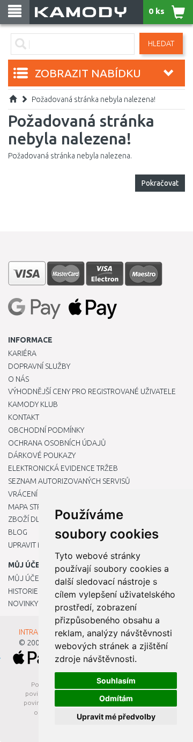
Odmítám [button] (116, 698)
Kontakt (23, 417)
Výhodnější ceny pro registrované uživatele (92, 391)
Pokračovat (160, 183)
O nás (18, 379)
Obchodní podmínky (46, 430)
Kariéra (22, 353)
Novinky (23, 603)
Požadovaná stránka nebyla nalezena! (93, 99)
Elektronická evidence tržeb (63, 468)
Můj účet (25, 578)
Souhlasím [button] (116, 680)
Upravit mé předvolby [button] (116, 716)
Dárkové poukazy (42, 455)
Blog (17, 532)
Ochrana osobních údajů (57, 443)
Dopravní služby (39, 366)
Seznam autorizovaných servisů (69, 481)
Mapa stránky (33, 507)
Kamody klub (33, 404)
